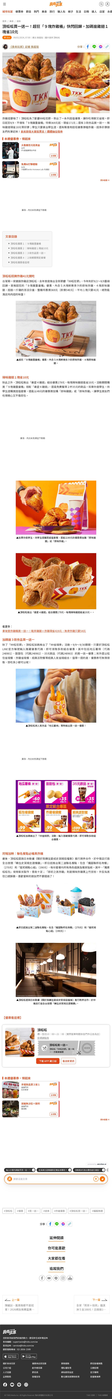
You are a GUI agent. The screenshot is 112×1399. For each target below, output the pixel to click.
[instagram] (26, 1384)
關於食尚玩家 (9, 1363)
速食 (19, 21)
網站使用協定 (67, 1372)
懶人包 (61, 11)
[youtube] (12, 1384)
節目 (28, 11)
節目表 (35, 1372)
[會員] (107, 4)
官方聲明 (94, 1372)
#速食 (46, 1211)
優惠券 (19, 11)
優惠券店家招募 (39, 1363)
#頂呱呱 (8, 1211)
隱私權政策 (66, 1367)
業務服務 (65, 1363)
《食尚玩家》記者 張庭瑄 (24, 46)
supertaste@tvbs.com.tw (25, 1341)
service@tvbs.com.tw (23, 1345)
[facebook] (5, 1384)
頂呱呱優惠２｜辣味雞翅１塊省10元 (29, 248)
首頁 (4, 21)
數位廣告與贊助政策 (70, 1376)
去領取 (53, 155)
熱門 (36, 11)
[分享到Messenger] (100, 46)
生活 (78, 11)
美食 (44, 11)
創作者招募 (37, 1367)
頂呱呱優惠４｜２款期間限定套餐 (28, 257)
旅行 (52, 11)
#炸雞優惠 (59, 1211)
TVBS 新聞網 (103, 1395)
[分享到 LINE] (94, 46)
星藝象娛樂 (95, 1376)
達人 (94, 11)
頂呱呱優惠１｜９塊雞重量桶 (26, 243)
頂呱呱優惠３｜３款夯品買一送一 (28, 253)
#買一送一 (33, 1211)
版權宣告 (36, 1376)
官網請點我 (43, 1037)
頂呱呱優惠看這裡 (20, 262)
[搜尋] (101, 4)
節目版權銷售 (96, 1363)
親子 (70, 11)
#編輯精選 (97, 1211)
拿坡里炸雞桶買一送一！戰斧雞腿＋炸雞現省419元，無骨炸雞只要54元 (44, 631)
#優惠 (20, 1211)
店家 (102, 11)
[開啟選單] (4, 4)
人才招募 (7, 1372)
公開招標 (94, 1367)
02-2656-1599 (24, 1349)
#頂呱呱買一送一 (78, 1211)
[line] (19, 1384)
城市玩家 (7, 11)
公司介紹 (7, 1367)
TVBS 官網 (90, 1395)
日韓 (86, 11)
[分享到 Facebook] (87, 46)
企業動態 (7, 1376)
